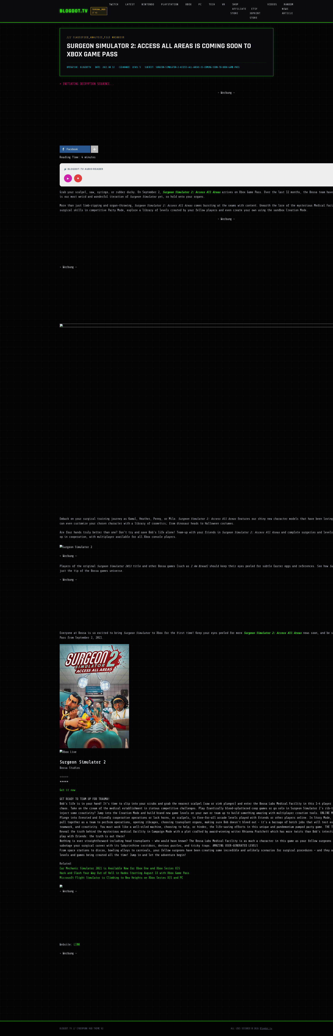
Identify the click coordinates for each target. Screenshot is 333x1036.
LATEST (130, 4)
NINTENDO (148, 4)
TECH (212, 4)
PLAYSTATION (169, 4)
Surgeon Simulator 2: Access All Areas (273, 633)
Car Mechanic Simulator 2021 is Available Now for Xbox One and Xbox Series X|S (120, 868)
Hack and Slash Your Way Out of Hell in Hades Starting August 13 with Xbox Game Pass (124, 873)
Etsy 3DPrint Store (255, 13)
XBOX (188, 4)
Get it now (67, 790)
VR (223, 4)
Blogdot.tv (266, 1028)
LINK (77, 944)
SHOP (235, 4)
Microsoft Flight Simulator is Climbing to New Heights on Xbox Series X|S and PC (121, 877)
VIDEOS (272, 4)
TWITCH (113, 4)
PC (200, 4)
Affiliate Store (238, 11)
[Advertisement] (226, 119)
